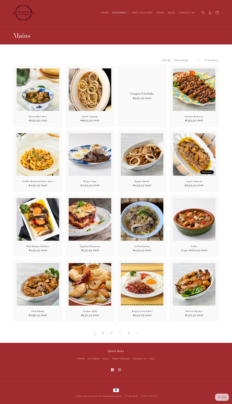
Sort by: (166, 60)
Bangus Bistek (142, 181)
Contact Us (139, 358)
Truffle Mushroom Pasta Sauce (38, 181)
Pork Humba (37, 311)
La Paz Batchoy (142, 246)
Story (106, 358)
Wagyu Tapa (89, 181)
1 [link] (94, 332)
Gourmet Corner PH (92, 396)
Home (81, 358)
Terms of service (149, 396)
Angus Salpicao (194, 181)
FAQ (152, 358)
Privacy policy (131, 396)
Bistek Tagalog (90, 116)
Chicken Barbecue (194, 116)
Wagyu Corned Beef (142, 311)
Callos (194, 246)
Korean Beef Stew (38, 116)
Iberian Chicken (194, 311)
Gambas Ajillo (90, 311)
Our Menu (94, 358)
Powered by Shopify (112, 396)
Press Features (121, 358)
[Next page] (137, 333)
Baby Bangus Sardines (37, 246)
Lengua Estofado (142, 93)
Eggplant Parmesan (90, 246)
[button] (120, 12)
